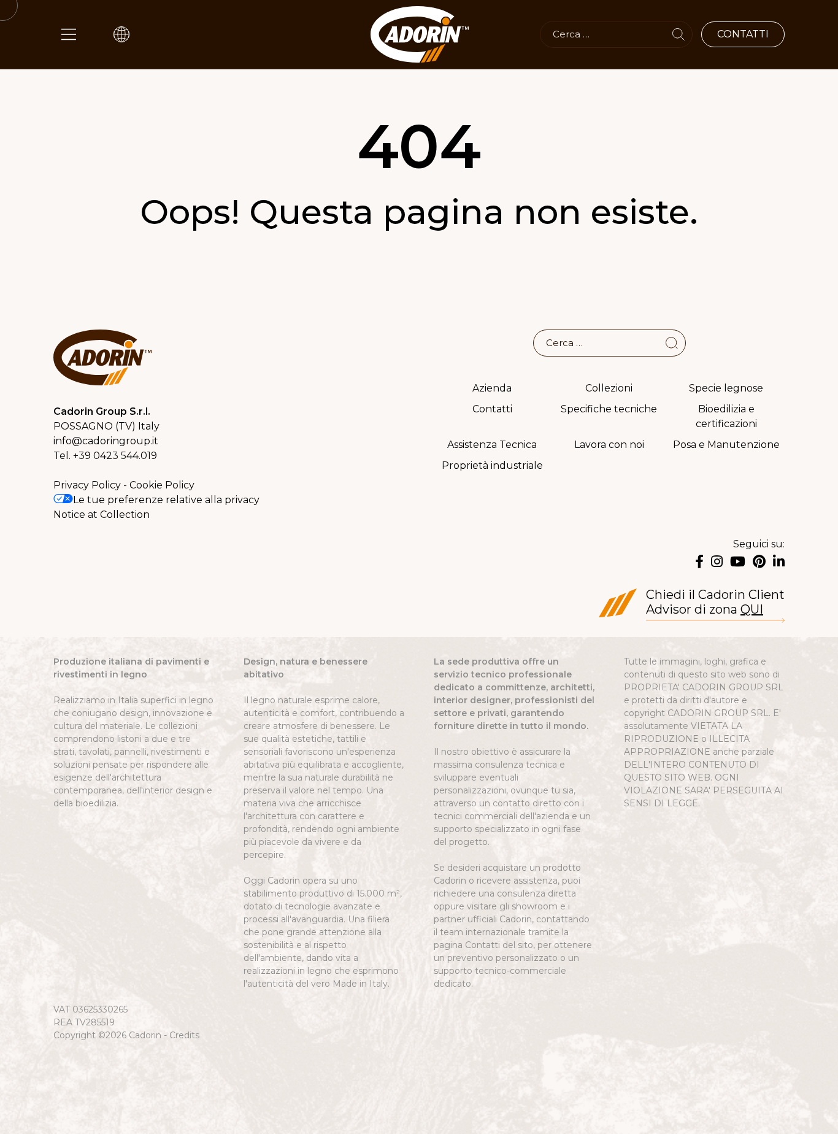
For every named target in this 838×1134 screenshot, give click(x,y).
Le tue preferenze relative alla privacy (166, 500)
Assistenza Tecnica (492, 444)
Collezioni (608, 388)
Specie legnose (726, 388)
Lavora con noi (609, 444)
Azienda (492, 388)
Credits (184, 1035)
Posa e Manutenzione (726, 444)
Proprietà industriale (492, 465)
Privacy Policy (87, 485)
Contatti (492, 409)
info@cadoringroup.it (105, 441)
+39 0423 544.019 (115, 455)
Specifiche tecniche (609, 409)
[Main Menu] (68, 34)
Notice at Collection (101, 514)
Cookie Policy (161, 485)
